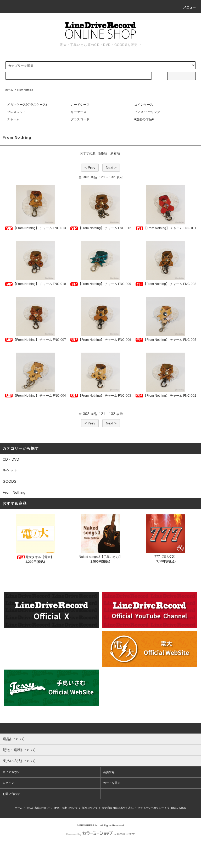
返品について (90, 807)
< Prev (90, 167)
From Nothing (25, 89)
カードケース (80, 104)
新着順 (115, 153)
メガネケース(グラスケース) (27, 104)
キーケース (78, 112)
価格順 (102, 153)
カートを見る (111, 782)
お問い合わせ (11, 793)
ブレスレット (16, 112)
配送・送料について (66, 807)
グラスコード (80, 119)
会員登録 (109, 772)
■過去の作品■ (144, 119)
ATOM (182, 807)
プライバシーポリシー (151, 807)
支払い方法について (38, 807)
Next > (111, 167)
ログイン (8, 782)
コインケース (143, 104)
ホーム (9, 89)
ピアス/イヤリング (147, 112)
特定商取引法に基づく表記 (117, 807)
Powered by (73, 834)
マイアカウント (13, 772)
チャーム (13, 119)
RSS (174, 807)
